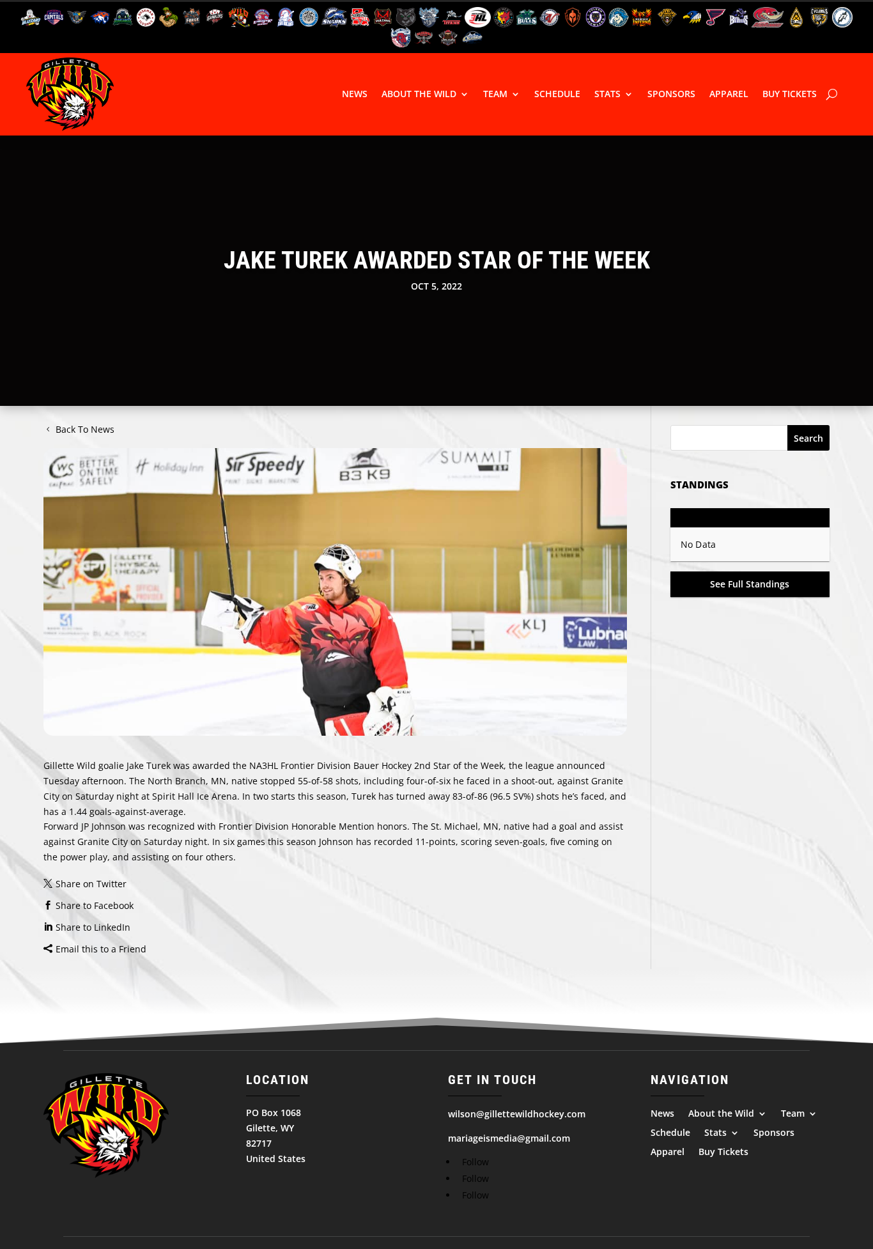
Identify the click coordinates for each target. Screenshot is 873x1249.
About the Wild (419, 94)
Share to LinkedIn (93, 927)
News (354, 94)
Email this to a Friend (101, 949)
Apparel (728, 94)
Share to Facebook (95, 905)
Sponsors (671, 94)
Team (495, 94)
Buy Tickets (789, 94)
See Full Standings (749, 584)
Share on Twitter (91, 884)
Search (808, 438)
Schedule (557, 94)
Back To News (85, 429)
